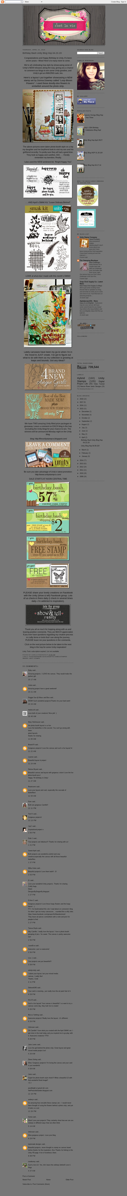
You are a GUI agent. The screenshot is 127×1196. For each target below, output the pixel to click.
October (85, 418)
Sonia (30, 1117)
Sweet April (32, 851)
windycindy (32, 970)
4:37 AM (31, 1171)
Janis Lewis (32, 1044)
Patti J (30, 838)
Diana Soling (32, 1059)
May (83, 434)
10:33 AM (32, 704)
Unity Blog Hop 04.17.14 (92, 165)
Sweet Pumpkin (94, 239)
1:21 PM (31, 845)
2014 (82, 460)
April (83, 437)
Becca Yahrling (33, 1015)
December (86, 411)
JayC (30, 826)
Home (48, 1180)
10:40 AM (32, 716)
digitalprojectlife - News (89, 301)
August (84, 424)
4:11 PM (31, 982)
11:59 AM (32, 796)
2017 (82, 402)
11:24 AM (32, 764)
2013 (82, 464)
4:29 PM (31, 994)
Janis (30, 1074)
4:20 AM (31, 1054)
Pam (30, 801)
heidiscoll (31, 710)
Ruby (30, 670)
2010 (82, 473)
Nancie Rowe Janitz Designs (90, 386)
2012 (82, 467)
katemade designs (34, 1144)
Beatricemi (32, 787)
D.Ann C (31, 900)
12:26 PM (32, 1111)
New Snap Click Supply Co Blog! (91, 286)
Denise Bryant (33, 769)
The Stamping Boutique (89, 260)
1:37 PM (31, 862)
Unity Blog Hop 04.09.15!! (90, 446)
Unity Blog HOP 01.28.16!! (93, 153)
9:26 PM (31, 1021)
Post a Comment (29, 1176)
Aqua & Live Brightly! (87, 303)
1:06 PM (31, 833)
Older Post (69, 1180)
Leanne (30, 757)
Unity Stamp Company (88, 237)
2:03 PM (31, 875)
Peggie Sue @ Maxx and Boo (38, 697)
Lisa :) (30, 958)
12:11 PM (32, 808)
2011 (82, 470)
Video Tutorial (99, 384)
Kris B (30, 1000)
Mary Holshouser (34, 722)
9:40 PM (31, 1039)
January (85, 456)
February (85, 453)
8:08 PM (31, 1156)
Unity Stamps (34, 658)
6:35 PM (31, 1009)
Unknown (31, 1027)
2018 (82, 399)
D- (29, 880)
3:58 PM (31, 965)
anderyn (31, 1099)
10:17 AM (32, 680)
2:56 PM (31, 940)
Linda (30, 685)
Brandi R (31, 745)
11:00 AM (32, 739)
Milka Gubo (32, 868)
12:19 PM (32, 1094)
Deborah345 (32, 988)
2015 (82, 409)
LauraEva (31, 946)
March (84, 450)
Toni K (30, 814)
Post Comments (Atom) (41, 1184)
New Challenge (94, 262)
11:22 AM (32, 751)
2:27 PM (31, 895)
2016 (82, 405)
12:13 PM (32, 820)
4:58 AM (31, 1069)
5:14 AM (31, 1126)
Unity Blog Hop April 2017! (93, 140)
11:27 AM (32, 781)
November (86, 415)
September (86, 421)
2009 (82, 476)
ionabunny (31, 1161)
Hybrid (81, 378)
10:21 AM (32, 692)
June (84, 431)
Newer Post (27, 1180)
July (83, 428)
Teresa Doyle (33, 928)
